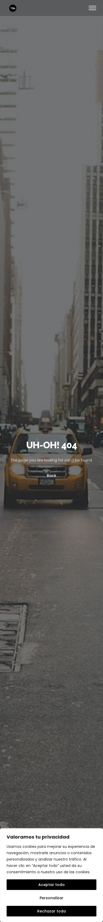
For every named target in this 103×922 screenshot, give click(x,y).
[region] (51, 875)
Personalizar (51, 898)
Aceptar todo (51, 884)
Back (51, 475)
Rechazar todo (51, 911)
